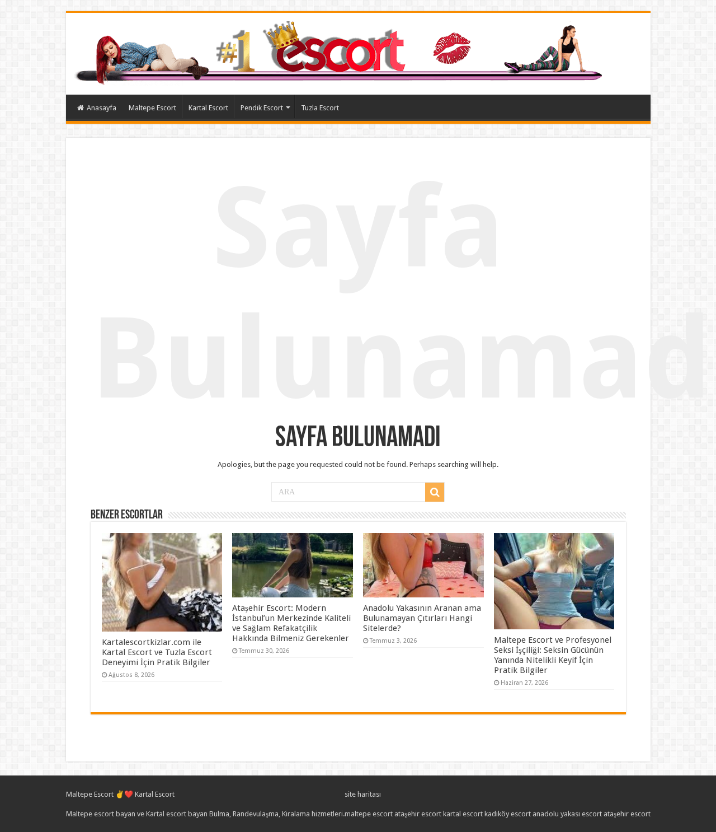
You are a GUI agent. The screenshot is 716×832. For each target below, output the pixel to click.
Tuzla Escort (320, 108)
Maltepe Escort (152, 108)
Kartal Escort (208, 108)
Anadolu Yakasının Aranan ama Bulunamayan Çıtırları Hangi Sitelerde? (422, 618)
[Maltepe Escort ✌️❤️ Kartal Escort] (340, 51)
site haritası (363, 794)
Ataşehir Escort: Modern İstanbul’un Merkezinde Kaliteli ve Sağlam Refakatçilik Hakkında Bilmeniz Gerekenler (291, 623)
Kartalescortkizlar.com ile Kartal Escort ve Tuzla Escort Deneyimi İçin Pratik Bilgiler (157, 652)
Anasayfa (101, 108)
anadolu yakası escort (567, 814)
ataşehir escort (417, 814)
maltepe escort (369, 814)
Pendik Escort (262, 108)
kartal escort (463, 814)
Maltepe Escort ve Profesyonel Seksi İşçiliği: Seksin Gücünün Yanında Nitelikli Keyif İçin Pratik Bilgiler (552, 655)
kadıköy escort (507, 814)
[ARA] (434, 492)
